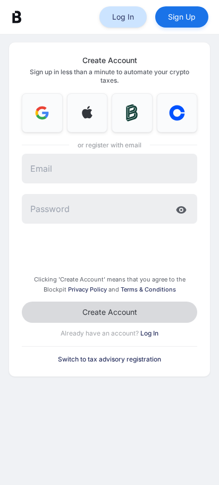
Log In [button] (123, 16)
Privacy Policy (88, 289)
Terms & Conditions (148, 289)
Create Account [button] (109, 311)
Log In (149, 333)
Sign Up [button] (182, 16)
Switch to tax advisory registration (109, 359)
